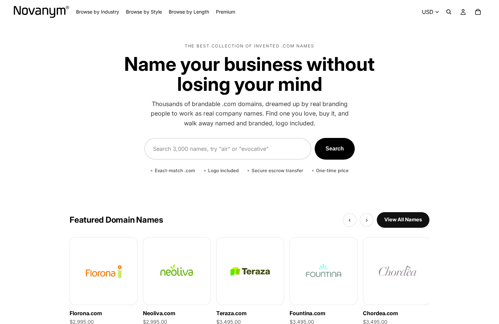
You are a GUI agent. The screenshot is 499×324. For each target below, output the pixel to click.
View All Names (403, 220)
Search (335, 148)
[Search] (448, 11)
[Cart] (477, 11)
